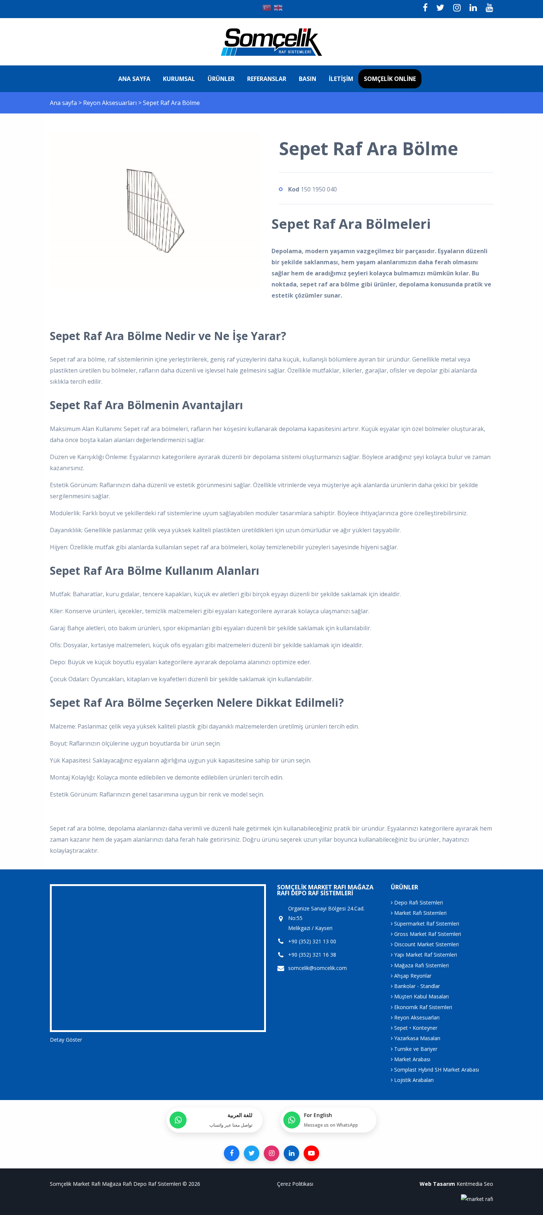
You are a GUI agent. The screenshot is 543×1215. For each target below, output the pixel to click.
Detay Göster (66, 1039)
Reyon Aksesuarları (110, 103)
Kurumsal (179, 79)
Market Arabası (411, 1059)
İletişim (341, 79)
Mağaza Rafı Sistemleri (421, 965)
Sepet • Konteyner (415, 1027)
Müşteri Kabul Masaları (421, 996)
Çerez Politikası (295, 1183)
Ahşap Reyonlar (412, 975)
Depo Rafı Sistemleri (418, 902)
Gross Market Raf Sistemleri (427, 933)
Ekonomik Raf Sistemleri (422, 1007)
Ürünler (221, 79)
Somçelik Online (390, 79)
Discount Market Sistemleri (426, 944)
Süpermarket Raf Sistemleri (426, 923)
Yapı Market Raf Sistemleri (425, 954)
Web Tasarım (437, 1183)
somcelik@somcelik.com (317, 967)
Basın (307, 79)
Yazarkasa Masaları (416, 1038)
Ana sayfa (134, 79)
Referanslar (266, 79)
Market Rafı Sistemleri (420, 912)
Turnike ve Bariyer (415, 1048)
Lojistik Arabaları (413, 1079)
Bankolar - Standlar (416, 986)
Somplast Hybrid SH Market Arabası (436, 1069)
